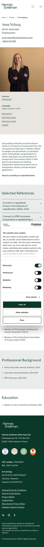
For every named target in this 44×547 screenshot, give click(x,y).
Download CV (7, 114)
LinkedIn (5, 125)
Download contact (9, 118)
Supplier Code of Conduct (13, 507)
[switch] (38, 272)
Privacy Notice (8, 497)
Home (4, 17)
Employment (7, 99)
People (12, 17)
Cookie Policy (7, 500)
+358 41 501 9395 (9, 41)
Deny (22, 320)
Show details (31, 297)
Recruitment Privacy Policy (13, 504)
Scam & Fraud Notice (11, 493)
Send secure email (9, 121)
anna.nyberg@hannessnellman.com (17, 38)
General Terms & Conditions (14, 490)
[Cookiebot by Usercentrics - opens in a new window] (31, 224)
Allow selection (22, 312)
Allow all (22, 305)
